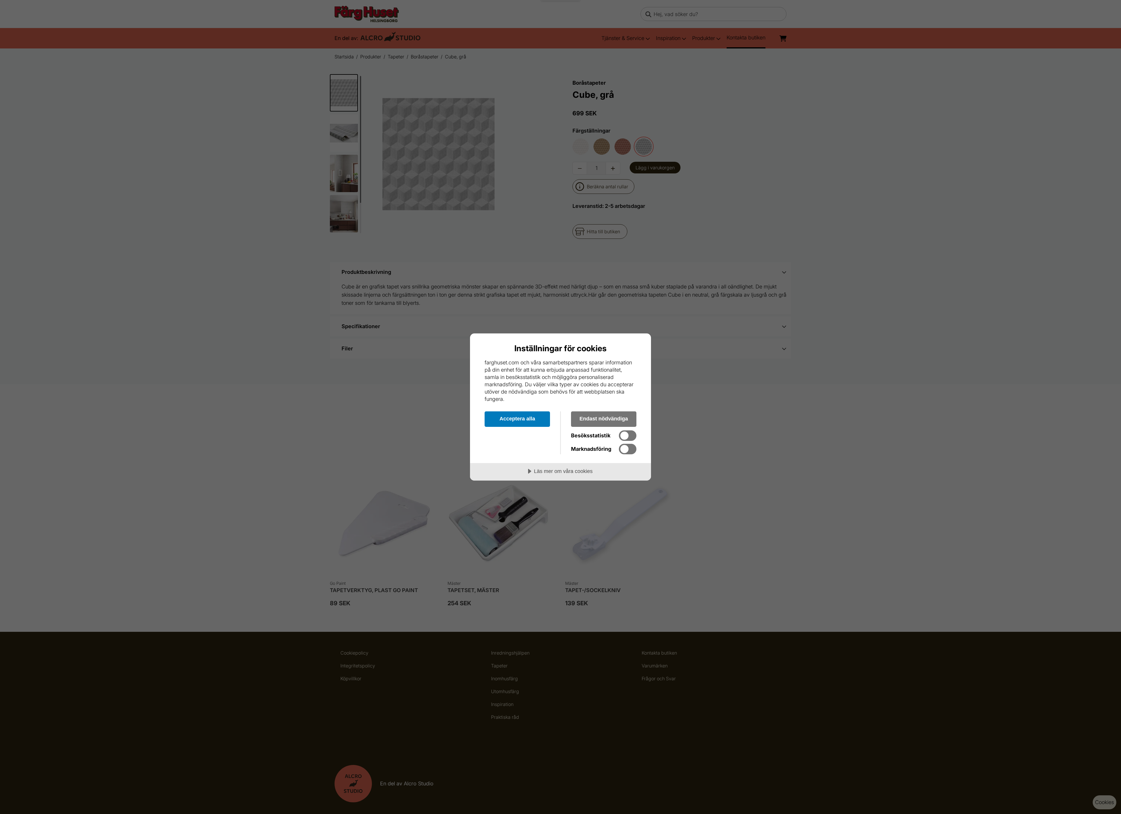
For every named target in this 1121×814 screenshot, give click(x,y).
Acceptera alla (517, 419)
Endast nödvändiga (603, 419)
